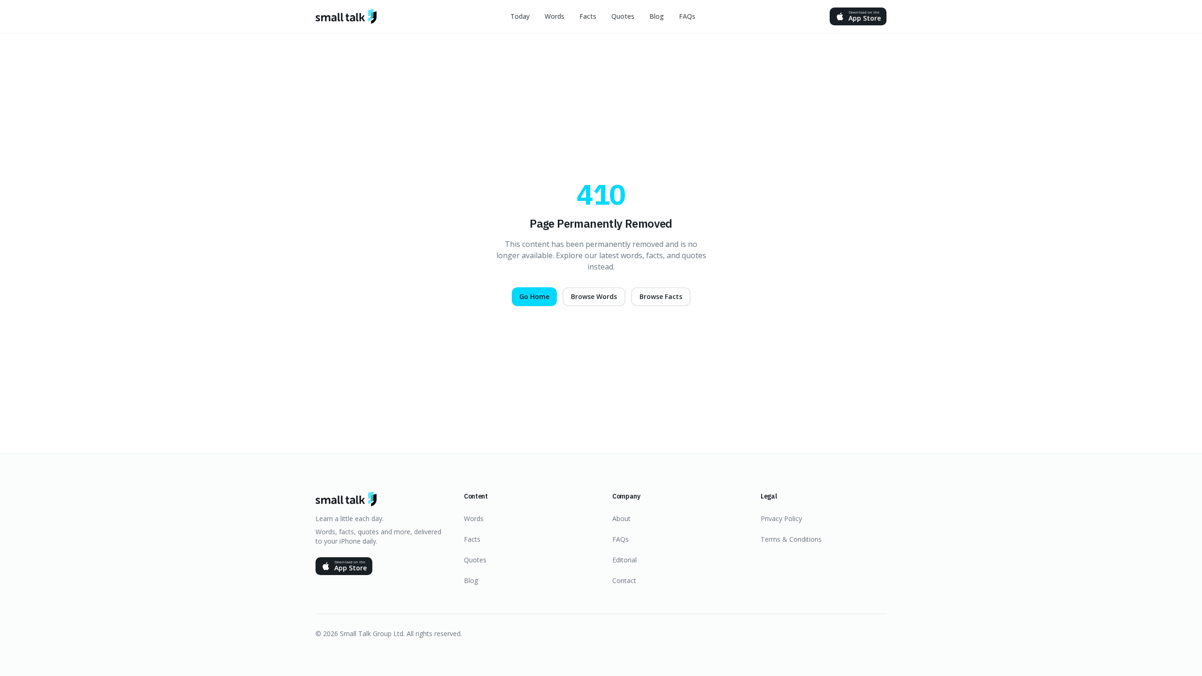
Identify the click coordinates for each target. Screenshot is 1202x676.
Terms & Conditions (791, 539)
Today (520, 16)
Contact (624, 580)
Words (554, 16)
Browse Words (594, 296)
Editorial (624, 559)
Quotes (622, 16)
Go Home (534, 296)
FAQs (687, 16)
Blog (656, 16)
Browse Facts (661, 296)
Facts (587, 16)
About (621, 518)
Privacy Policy (781, 518)
